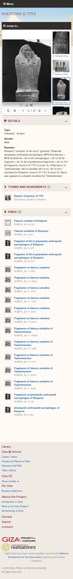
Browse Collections (12, 491)
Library (6, 446)
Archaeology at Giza (12, 510)
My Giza (7, 485)
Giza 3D (7, 476)
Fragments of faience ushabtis (32, 267)
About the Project (14, 496)
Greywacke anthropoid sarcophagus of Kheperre (36, 409)
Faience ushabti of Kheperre (30, 220)
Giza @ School (11, 451)
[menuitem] (36, 481)
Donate (7, 516)
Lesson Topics (9, 456)
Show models (9, 481)
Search (6, 521)
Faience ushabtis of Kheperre (31, 231)
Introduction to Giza (12, 501)
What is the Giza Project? (15, 506)
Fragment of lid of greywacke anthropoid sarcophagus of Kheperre (37, 242)
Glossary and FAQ (11, 465)
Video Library (9, 470)
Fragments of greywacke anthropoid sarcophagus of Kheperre (35, 396)
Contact (7, 527)
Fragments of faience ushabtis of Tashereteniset (33, 330)
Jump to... (12, 25)
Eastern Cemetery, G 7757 (29, 196)
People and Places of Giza (16, 461)
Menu (10, 3)
